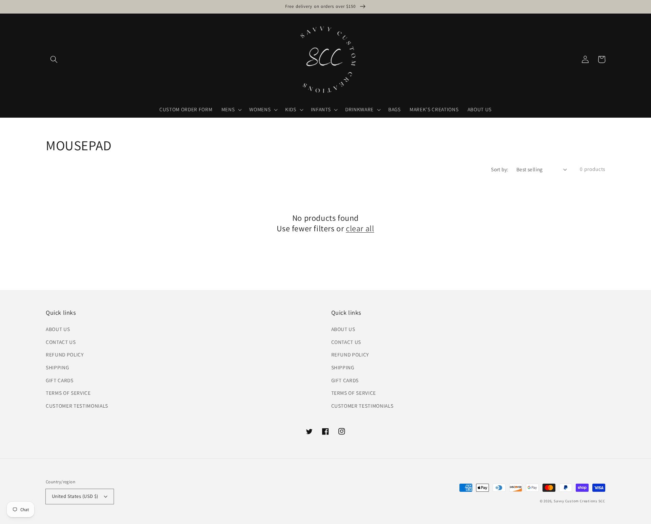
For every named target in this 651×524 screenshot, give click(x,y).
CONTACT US (61, 341)
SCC (601, 501)
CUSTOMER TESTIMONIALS (77, 405)
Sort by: (500, 169)
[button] (54, 59)
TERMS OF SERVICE (68, 392)
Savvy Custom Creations (576, 501)
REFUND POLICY (65, 354)
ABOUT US (58, 329)
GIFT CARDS (60, 380)
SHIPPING (57, 367)
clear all (360, 228)
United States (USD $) (75, 496)
